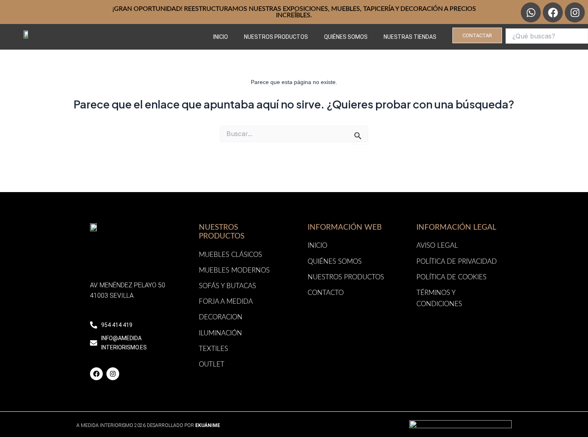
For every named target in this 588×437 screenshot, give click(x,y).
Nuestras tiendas (410, 37)
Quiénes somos (346, 37)
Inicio (220, 37)
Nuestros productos (276, 37)
